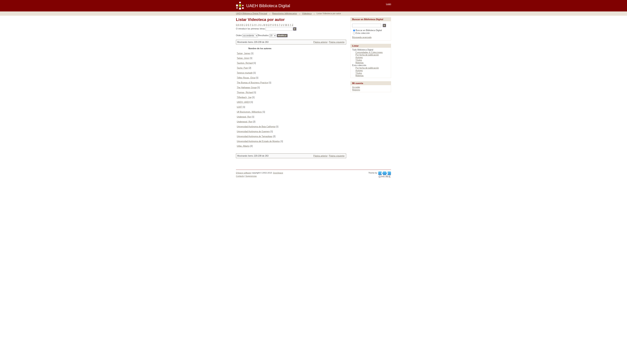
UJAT (239, 107)
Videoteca (307, 13)
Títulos (358, 60)
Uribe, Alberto (243, 146)
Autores (359, 57)
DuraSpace (278, 173)
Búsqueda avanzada (361, 37)
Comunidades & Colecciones (369, 52)
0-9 (237, 25)
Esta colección (363, 33)
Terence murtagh (245, 73)
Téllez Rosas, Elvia (246, 77)
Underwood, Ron (244, 121)
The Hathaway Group (247, 87)
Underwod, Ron (244, 117)
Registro (356, 90)
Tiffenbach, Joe (244, 97)
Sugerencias (251, 176)
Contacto (240, 176)
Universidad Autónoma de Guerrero (253, 131)
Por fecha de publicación (367, 55)
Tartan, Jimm (243, 58)
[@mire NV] (384, 175)
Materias (359, 62)
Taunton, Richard (245, 63)
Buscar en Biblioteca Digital (369, 30)
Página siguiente (337, 42)
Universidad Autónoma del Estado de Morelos (258, 141)
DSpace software (243, 173)
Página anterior (320, 42)
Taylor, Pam (242, 68)
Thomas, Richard (245, 92)
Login (388, 4)
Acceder (356, 87)
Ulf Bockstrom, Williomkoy (249, 112)
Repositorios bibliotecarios (284, 13)
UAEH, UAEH (243, 102)
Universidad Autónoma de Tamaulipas (254, 136)
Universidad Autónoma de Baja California (256, 126)
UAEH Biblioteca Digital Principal (251, 13)
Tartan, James (243, 53)
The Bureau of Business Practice (252, 82)
